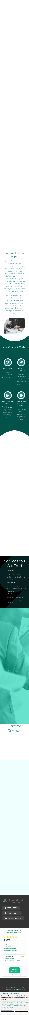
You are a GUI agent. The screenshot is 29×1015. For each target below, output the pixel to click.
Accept (7, 1012)
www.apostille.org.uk (19, 987)
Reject (21, 1012)
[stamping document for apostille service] (14, 318)
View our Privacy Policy (6, 1010)
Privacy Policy (21, 989)
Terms (15, 989)
